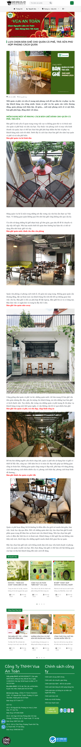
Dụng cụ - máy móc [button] (50, 9)
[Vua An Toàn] (16, 2)
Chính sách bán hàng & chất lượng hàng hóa (59, 687)
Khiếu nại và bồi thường (52, 699)
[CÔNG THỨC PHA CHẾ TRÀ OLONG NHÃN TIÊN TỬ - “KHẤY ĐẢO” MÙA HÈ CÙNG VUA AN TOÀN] (64, 624)
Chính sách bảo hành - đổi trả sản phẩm (58, 684)
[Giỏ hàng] (72, 3)
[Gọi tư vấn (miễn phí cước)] (3, 727)
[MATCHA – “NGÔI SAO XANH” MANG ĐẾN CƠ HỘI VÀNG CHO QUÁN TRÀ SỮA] (18, 570)
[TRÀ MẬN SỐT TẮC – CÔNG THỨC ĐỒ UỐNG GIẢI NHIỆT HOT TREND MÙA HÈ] (18, 624)
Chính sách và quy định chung (54, 677)
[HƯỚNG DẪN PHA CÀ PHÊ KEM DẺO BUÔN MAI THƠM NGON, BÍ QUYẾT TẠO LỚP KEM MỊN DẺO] (41, 624)
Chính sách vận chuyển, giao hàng (56, 680)
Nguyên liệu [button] (32, 9)
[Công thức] (6, 741)
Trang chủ (19, 9)
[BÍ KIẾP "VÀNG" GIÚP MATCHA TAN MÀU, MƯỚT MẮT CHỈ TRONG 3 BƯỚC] (64, 570)
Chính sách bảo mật (51, 696)
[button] (39, 3)
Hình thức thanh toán (52, 703)
